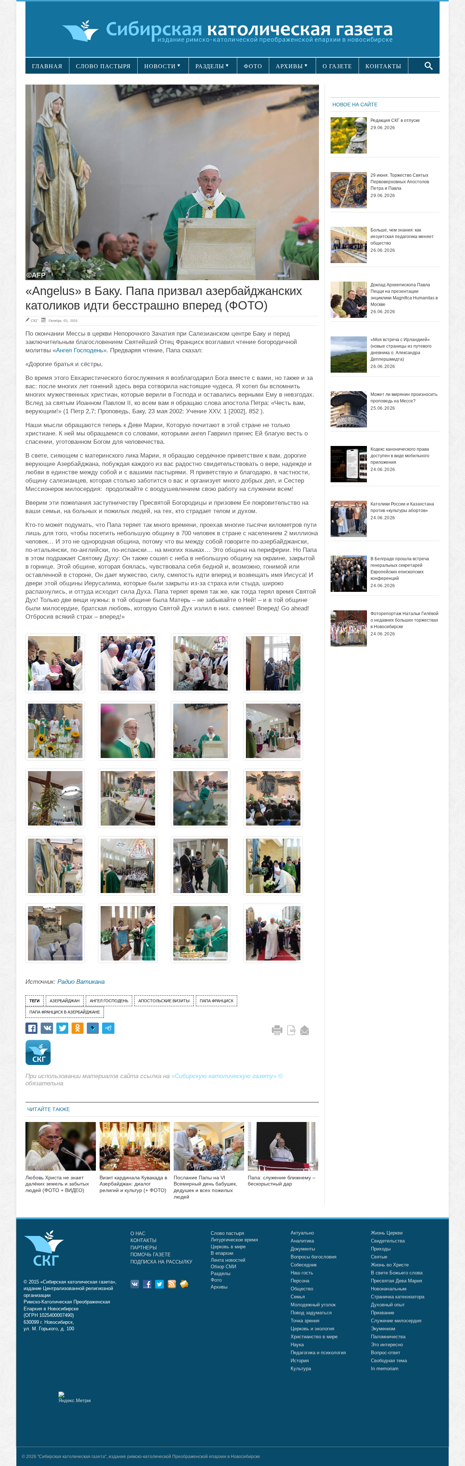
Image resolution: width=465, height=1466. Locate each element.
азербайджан (65, 1001)
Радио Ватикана (81, 981)
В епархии (222, 1253)
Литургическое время (234, 1239)
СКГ (34, 320)
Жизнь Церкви (387, 1233)
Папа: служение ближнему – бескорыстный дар (281, 1181)
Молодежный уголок (313, 1304)
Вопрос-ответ (385, 1352)
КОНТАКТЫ (383, 66)
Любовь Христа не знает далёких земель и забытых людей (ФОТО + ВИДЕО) (57, 1184)
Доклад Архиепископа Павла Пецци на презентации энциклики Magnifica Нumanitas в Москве (404, 294)
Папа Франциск (216, 1001)
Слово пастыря (227, 1233)
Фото (216, 1280)
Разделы (220, 1273)
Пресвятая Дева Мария (396, 1280)
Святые (379, 1257)
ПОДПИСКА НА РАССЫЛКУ (161, 1262)
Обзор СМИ (223, 1266)
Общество (302, 1288)
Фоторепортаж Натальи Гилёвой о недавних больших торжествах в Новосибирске (404, 620)
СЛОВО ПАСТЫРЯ (103, 66)
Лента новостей (228, 1260)
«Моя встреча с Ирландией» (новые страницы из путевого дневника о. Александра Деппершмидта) (401, 349)
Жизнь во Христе (390, 1265)
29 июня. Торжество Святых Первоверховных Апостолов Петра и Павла (400, 182)
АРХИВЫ (289, 66)
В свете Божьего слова (396, 1272)
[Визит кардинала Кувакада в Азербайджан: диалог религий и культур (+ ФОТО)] (135, 1151)
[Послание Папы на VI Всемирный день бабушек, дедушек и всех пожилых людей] (209, 1151)
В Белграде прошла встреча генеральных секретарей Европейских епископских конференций (400, 568)
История (300, 1360)
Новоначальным (389, 1288)
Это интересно (387, 1344)
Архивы (219, 1287)
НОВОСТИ (160, 66)
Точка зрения (305, 1320)
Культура (301, 1368)
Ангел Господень (79, 350)
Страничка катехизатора (397, 1296)
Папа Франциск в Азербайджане (64, 1012)
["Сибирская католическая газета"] (231, 31)
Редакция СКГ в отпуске (395, 120)
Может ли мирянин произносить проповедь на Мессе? (404, 398)
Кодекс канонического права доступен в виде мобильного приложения (400, 456)
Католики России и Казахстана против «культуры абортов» (402, 507)
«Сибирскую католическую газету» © (227, 1076)
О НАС (137, 1233)
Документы (303, 1249)
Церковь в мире (228, 1246)
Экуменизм (383, 1328)
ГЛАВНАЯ (47, 66)
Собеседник (304, 1265)
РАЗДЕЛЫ (209, 66)
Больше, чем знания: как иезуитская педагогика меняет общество (402, 237)
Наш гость (302, 1272)
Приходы (381, 1249)
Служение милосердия (396, 1320)
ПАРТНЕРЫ (143, 1247)
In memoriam (385, 1368)
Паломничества (388, 1336)
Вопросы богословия (313, 1257)
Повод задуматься (311, 1312)
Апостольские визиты (164, 1001)
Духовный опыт (388, 1304)
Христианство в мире (314, 1336)
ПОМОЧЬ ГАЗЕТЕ (150, 1254)
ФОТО (253, 66)
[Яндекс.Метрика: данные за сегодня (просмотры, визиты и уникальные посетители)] (74, 1397)
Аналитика (302, 1241)
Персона (300, 1280)
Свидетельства (388, 1241)
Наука (297, 1344)
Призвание (382, 1312)
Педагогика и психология (318, 1352)
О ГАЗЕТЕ (337, 66)
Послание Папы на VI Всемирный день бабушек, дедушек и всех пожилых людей (205, 1187)
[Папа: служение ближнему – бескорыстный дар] (283, 1151)
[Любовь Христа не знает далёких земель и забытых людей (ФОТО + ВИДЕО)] (60, 1151)
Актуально (302, 1233)
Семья (298, 1296)
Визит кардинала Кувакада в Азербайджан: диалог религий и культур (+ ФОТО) (133, 1184)
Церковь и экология (312, 1328)
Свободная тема (389, 1360)
